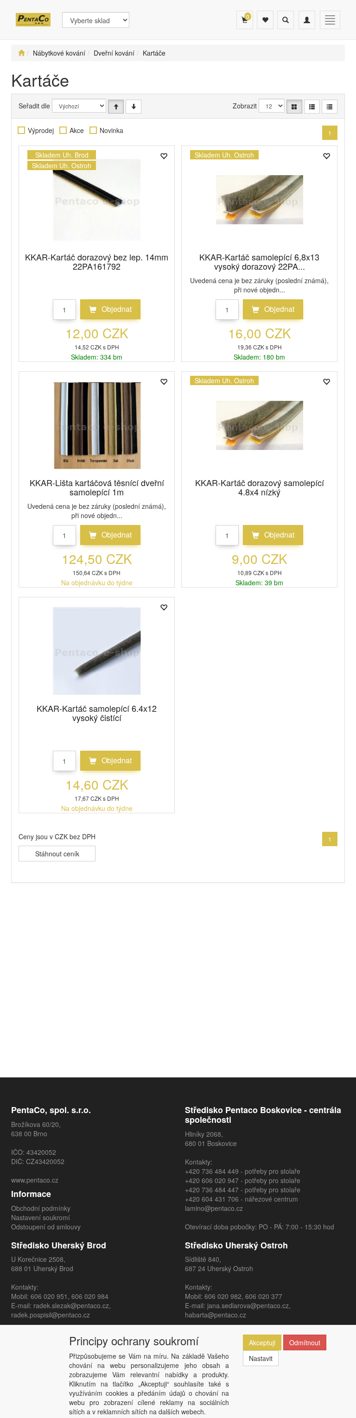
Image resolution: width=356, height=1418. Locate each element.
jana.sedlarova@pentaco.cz (248, 1305)
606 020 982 (223, 1296)
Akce (77, 130)
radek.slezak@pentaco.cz (71, 1305)
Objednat (116, 309)
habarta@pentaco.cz (215, 1314)
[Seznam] (312, 107)
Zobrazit (245, 105)
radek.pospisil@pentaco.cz (50, 1314)
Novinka (111, 130)
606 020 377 (263, 1296)
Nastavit (261, 1358)
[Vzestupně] (116, 107)
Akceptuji (262, 1342)
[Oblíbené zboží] (265, 20)
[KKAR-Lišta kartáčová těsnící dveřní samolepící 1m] (97, 425)
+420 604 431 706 (212, 1198)
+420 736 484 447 (212, 1189)
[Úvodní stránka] (21, 52)
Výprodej (41, 130)
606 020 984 (89, 1296)
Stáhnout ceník (57, 853)
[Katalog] (294, 107)
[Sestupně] (133, 107)
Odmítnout (304, 1342)
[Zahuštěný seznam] (329, 107)
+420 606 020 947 (212, 1180)
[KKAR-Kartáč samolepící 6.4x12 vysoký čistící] (97, 651)
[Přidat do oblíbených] (164, 157)
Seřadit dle (34, 105)
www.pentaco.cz (34, 1179)
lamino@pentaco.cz (214, 1208)
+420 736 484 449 (212, 1171)
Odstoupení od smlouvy (46, 1226)
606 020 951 (49, 1296)
